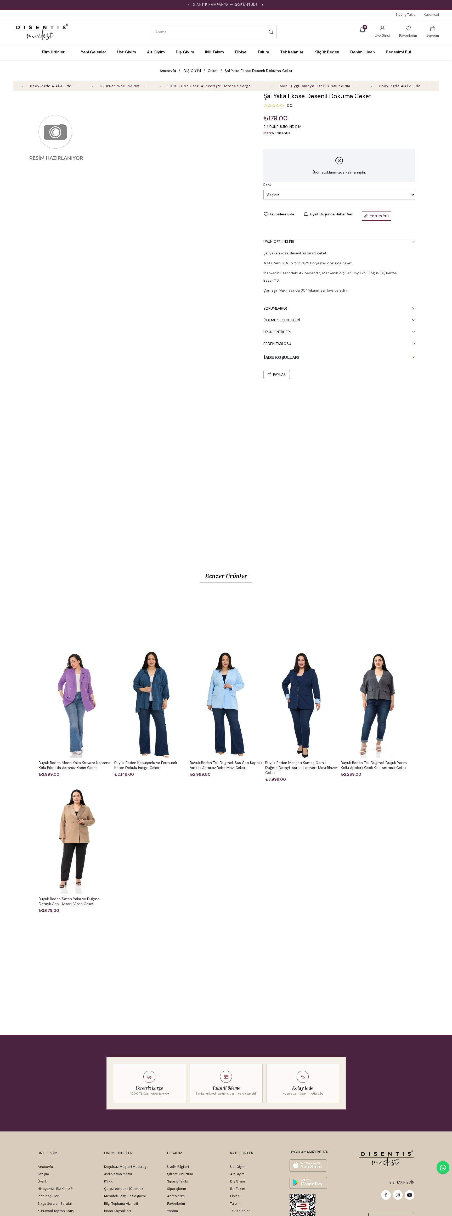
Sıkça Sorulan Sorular (55, 1203)
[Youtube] (409, 1195)
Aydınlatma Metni (118, 1174)
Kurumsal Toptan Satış (56, 1211)
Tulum (235, 1203)
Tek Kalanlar (240, 1211)
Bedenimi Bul (398, 52)
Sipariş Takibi (406, 14)
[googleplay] (308, 1183)
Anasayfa (45, 1166)
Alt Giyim (237, 1174)
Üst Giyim (237, 1166)
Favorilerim (176, 1203)
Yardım (172, 1211)
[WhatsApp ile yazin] (443, 1167)
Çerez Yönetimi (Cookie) (123, 1188)
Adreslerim (176, 1196)
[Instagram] (398, 1195)
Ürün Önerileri (277, 332)
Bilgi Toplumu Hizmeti (121, 1203)
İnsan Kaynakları (117, 1211)
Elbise (235, 1196)
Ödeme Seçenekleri (281, 320)
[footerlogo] (386, 1158)
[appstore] (308, 1165)
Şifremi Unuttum (180, 1174)
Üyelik (42, 1181)
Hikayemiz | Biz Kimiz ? (55, 1188)
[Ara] (271, 32)
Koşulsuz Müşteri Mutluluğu (126, 1166)
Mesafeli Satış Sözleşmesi (125, 1196)
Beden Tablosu (277, 343)
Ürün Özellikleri (278, 241)
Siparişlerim (176, 1188)
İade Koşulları (48, 1196)
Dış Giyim (237, 1181)
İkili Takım (237, 1188)
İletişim (43, 1174)
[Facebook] (386, 1195)
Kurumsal (431, 14)
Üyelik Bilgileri (178, 1166)
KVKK (108, 1181)
